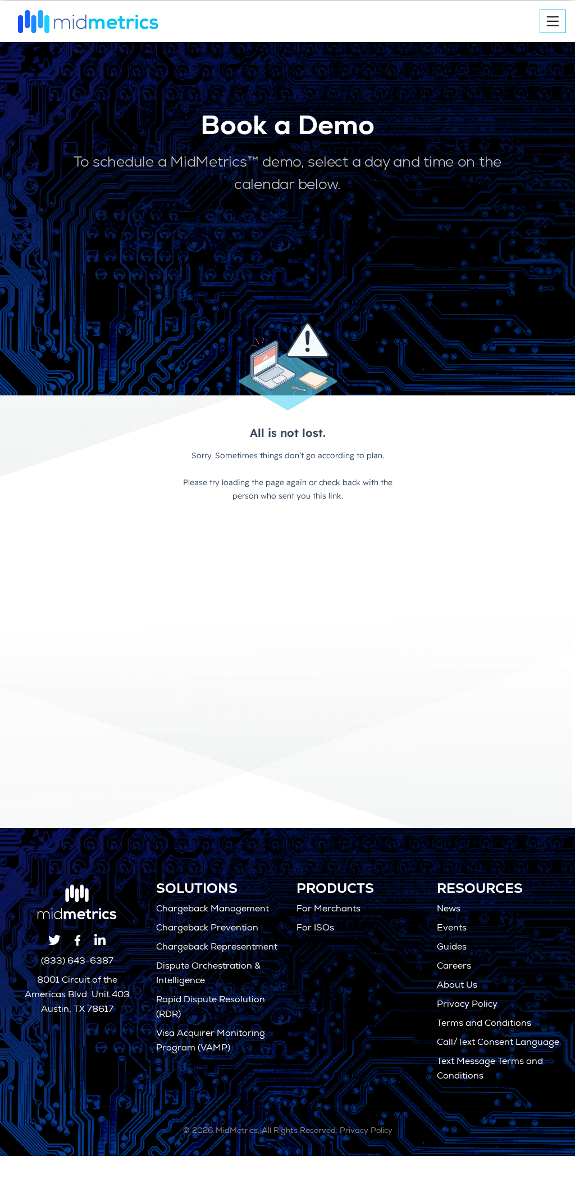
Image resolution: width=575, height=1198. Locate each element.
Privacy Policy (467, 1005)
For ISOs (315, 928)
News (448, 909)
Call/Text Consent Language (498, 1043)
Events (452, 928)
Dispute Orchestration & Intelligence (208, 974)
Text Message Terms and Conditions (490, 1069)
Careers (454, 966)
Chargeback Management (212, 909)
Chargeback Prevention (207, 928)
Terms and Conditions (484, 1024)
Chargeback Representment (216, 947)
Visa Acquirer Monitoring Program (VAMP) (210, 1041)
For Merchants (328, 909)
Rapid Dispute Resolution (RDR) (210, 1008)
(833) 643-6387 (77, 961)
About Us (457, 986)
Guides (452, 947)
